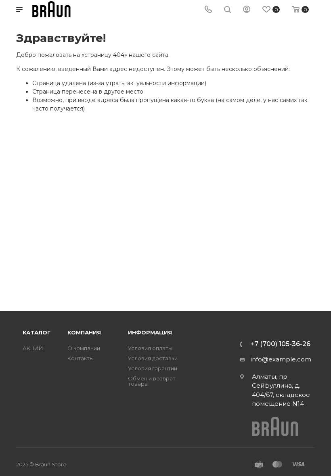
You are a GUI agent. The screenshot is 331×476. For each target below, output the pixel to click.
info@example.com (281, 359)
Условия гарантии (152, 368)
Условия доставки (153, 358)
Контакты (80, 358)
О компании (83, 348)
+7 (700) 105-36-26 (280, 344)
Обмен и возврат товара (152, 381)
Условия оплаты (150, 348)
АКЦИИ (33, 348)
